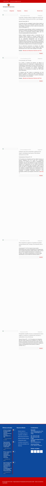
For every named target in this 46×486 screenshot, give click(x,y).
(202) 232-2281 (6, 1)
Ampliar (41, 53)
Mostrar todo (40, 10)
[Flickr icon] (41, 1)
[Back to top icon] (42, 480)
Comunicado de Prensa (25, 60)
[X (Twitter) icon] (38, 1)
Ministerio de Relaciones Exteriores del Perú (32, 50)
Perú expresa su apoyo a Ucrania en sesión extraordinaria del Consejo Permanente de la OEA (30, 244)
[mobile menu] (42, 6)
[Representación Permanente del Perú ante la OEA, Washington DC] (9, 6)
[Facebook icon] (36, 1)
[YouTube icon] (39, 1)
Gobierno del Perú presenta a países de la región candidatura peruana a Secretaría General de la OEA (30, 153)
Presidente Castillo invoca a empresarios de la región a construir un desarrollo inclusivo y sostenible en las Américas (31, 335)
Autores (26, 10)
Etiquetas (19, 10)
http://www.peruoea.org (36, 442)
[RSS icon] (42, 1)
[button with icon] (32, 451)
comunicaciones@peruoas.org (15, 1)
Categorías (11, 10)
